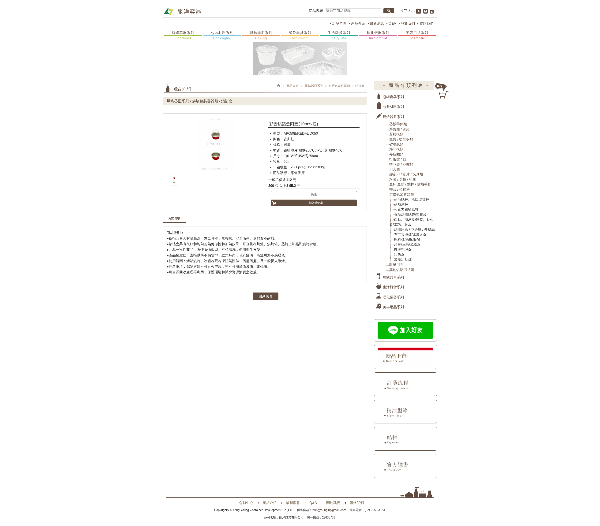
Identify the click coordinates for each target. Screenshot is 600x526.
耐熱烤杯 (401, 204)
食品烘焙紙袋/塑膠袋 (410, 214)
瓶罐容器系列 (183, 35)
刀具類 (394, 169)
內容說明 (175, 219)
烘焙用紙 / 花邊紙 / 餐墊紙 (414, 229)
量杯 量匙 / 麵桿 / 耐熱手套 (410, 184)
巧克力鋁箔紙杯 (406, 209)
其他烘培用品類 (401, 270)
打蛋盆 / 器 (397, 159)
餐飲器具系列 (300, 35)
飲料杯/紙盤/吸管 (407, 239)
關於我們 (408, 23)
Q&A (392, 23)
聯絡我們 (427, 23)
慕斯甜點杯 (403, 260)
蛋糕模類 (396, 134)
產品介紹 (358, 23)
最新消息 (377, 23)
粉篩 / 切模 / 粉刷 (402, 179)
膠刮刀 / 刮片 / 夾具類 (406, 174)
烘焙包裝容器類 (339, 86)
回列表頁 (266, 296)
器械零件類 (398, 124)
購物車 (442, 91)
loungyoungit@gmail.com (329, 510)
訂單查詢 (339, 23)
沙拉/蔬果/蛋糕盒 (407, 244)
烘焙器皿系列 (261, 35)
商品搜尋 (316, 11)
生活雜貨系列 (339, 35)
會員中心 (246, 503)
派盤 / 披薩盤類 (401, 139)
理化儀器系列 (378, 35)
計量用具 (396, 265)
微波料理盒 (403, 250)
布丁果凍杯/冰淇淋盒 (410, 235)
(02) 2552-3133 (375, 510)
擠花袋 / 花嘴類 (401, 164)
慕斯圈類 (396, 154)
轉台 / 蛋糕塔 (399, 189)
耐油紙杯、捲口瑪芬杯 (411, 199)
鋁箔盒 (399, 254)
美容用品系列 (417, 35)
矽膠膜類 (396, 144)
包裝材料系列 (222, 35)
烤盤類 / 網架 (399, 129)
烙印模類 (396, 149)
